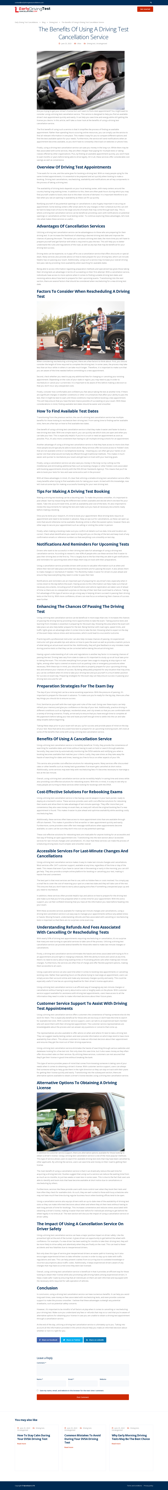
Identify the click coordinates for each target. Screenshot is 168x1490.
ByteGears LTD (29, 1486)
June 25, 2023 (25, 1428)
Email (71, 1379)
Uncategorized (101, 43)
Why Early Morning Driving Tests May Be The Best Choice (131, 1437)
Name (40, 1379)
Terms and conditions (134, 1486)
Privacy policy (148, 1486)
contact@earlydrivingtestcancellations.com (29, 3)
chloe (79, 43)
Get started (145, 9)
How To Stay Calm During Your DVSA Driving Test (33, 1437)
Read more (21, 1444)
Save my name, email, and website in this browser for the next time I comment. (72, 1390)
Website (103, 1379)
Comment (41, 1363)
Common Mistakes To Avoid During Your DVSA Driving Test (82, 1438)
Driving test (91, 43)
